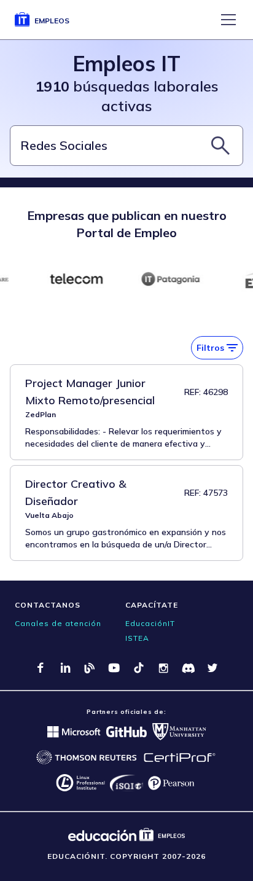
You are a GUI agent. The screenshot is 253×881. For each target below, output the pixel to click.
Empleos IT (126, 63)
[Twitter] (212, 667)
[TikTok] (138, 667)
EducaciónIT (150, 623)
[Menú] (228, 19)
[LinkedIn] (65, 667)
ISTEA (137, 638)
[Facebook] (40, 667)
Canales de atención (58, 623)
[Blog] (89, 667)
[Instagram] (163, 667)
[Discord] (188, 667)
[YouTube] (114, 667)
